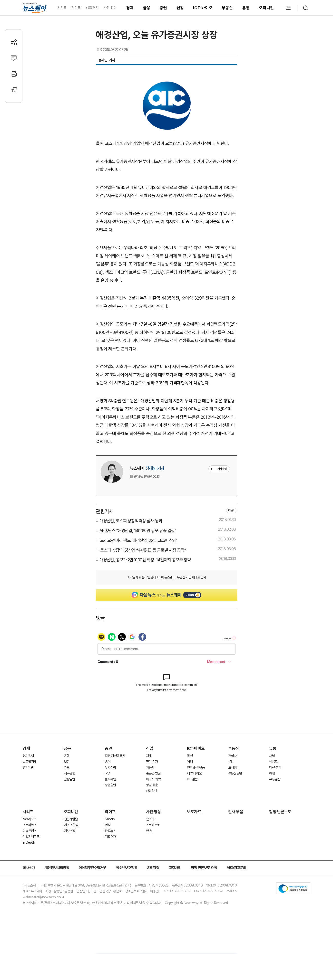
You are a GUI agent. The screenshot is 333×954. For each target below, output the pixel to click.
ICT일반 (192, 779)
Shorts (110, 819)
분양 (231, 762)
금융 (147, 7)
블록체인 (110, 779)
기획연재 (110, 837)
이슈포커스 (30, 831)
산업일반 (151, 791)
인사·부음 (235, 811)
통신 (190, 756)
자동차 (150, 767)
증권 (163, 7)
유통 (246, 7)
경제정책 (28, 756)
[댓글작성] (14, 58)
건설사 (232, 756)
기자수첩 (69, 831)
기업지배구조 (31, 837)
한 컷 (149, 831)
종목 (107, 762)
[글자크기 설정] (14, 90)
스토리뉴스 (30, 825)
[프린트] (14, 74)
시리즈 (61, 7)
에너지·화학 (153, 779)
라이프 (75, 7)
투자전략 (110, 767)
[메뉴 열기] (288, 8)
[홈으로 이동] (35, 7)
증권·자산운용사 (115, 756)
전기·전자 (152, 762)
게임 (190, 762)
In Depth (29, 842)
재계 (149, 756)
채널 (272, 756)
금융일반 (69, 779)
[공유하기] (14, 42)
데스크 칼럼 (71, 825)
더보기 (231, 510)
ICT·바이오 (203, 7)
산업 (180, 7)
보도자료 (194, 811)
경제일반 (28, 767)
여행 (272, 773)
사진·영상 (110, 7)
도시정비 (233, 767)
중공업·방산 (153, 773)
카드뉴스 (110, 831)
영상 (107, 825)
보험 (66, 762)
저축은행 (69, 773)
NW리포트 (29, 819)
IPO (107, 773)
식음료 (273, 762)
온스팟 (150, 819)
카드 (66, 767)
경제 (130, 7)
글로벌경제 (30, 762)
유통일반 (274, 779)
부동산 (227, 7)
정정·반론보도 (280, 811)
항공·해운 (152, 785)
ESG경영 (92, 7)
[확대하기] (166, 83)
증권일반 (110, 785)
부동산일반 (235, 773)
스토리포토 (153, 825)
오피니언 (266, 7)
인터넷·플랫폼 (196, 767)
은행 (66, 756)
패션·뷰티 (275, 767)
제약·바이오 (194, 773)
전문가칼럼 (71, 819)
